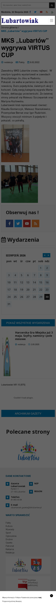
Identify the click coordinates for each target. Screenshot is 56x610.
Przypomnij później (8, 601)
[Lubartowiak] (20, 20)
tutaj (40, 597)
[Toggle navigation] (51, 20)
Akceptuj (19, 601)
